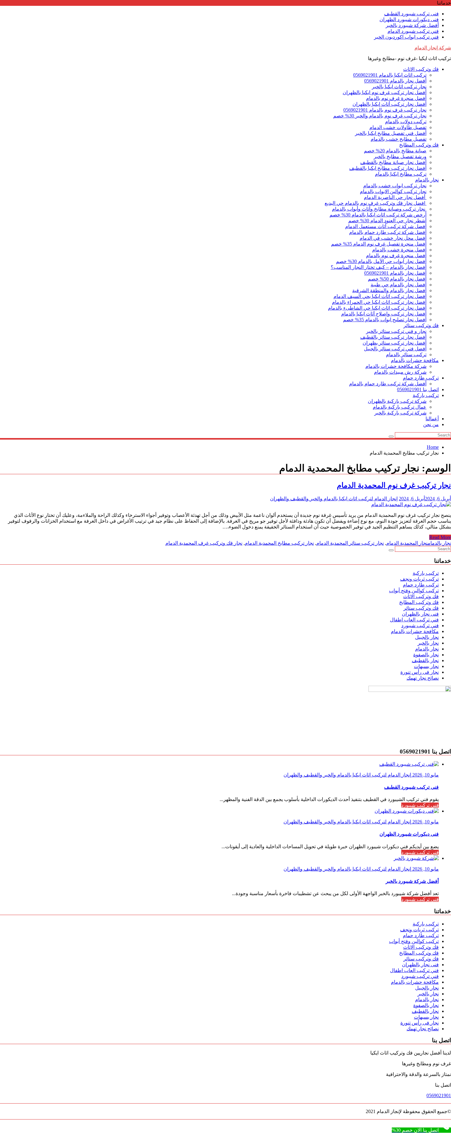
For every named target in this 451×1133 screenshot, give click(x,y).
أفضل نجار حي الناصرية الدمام (395, 197)
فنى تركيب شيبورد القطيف (411, 13)
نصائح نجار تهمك (423, 678)
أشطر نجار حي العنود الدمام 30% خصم (387, 220)
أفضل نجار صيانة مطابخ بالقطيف (393, 162)
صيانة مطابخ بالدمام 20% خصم (395, 150)
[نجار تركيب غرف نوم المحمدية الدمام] (411, 504)
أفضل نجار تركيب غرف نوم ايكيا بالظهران (384, 92)
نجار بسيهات (426, 666)
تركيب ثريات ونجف (419, 579)
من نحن (431, 424)
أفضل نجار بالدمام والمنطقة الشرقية (389, 290)
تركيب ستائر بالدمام (406, 354)
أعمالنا (432, 418)
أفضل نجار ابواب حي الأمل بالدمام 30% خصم (381, 261)
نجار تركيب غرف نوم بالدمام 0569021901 (384, 110)
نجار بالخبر (428, 643)
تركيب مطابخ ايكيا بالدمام (400, 174)
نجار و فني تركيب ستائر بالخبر (396, 331)
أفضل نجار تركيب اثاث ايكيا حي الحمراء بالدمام (379, 302)
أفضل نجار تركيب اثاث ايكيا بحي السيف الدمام (379, 296)
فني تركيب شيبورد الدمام (413, 31)
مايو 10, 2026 (425, 774)
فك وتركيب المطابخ (419, 144)
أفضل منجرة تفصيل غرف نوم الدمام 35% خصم (378, 243)
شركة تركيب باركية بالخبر (400, 412)
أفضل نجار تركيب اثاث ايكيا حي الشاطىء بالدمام (377, 308)
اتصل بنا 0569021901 (418, 389)
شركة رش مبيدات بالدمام (400, 372)
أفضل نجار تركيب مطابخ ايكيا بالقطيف (387, 168)
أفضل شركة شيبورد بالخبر (412, 25)
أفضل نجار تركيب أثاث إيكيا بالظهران (389, 104)
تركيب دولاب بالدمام (405, 121)
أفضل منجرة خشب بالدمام (399, 249)
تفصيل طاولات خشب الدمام (397, 127)
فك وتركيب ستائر (421, 325)
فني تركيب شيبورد (420, 625)
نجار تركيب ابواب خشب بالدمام (394, 185)
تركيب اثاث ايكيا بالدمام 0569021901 (389, 75)
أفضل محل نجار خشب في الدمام (393, 238)
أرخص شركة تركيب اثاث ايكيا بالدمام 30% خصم (378, 214)
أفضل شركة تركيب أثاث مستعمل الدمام (385, 226)
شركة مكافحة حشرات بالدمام (395, 366)
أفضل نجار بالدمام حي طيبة (398, 284)
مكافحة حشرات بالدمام (415, 360)
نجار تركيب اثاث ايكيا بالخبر (399, 86)
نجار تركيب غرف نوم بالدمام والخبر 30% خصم (379, 115)
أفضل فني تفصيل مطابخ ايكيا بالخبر (390, 133)
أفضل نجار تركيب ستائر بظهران (394, 342)
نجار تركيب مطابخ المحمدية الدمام (279, 543)
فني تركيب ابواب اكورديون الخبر (406, 37)
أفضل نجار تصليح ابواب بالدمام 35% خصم (384, 319)
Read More (440, 537)
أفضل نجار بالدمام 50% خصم (397, 278)
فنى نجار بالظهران (420, 613)
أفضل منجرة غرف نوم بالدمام (396, 98)
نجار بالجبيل (427, 637)
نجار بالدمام (427, 179)
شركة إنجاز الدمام (432, 47)
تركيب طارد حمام (421, 377)
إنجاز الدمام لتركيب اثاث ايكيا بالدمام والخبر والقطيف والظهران (334, 498)
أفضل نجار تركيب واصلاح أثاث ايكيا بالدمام (383, 313)
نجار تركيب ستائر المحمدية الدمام (350, 543)
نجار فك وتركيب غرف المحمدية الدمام (203, 543)
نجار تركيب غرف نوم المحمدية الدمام (394, 485)
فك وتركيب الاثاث (421, 69)
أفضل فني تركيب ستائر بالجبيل (395, 348)
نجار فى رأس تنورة (419, 672)
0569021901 (438, 1095)
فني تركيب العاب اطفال (414, 619)
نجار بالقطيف (425, 660)
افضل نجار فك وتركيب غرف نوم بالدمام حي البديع (375, 203)
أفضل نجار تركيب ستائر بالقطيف (393, 337)
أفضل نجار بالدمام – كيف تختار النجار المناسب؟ (378, 267)
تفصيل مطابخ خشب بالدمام (398, 139)
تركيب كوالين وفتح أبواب (414, 590)
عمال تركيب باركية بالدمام (399, 407)
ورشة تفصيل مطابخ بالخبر (400, 156)
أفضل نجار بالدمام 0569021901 (395, 80)
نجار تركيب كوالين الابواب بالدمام (393, 191)
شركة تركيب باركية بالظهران (397, 401)
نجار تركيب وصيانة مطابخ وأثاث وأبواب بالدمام (379, 209)
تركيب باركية (426, 395)
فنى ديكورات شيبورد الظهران (409, 19)
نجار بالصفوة (426, 654)
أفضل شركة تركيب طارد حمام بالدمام (387, 232)
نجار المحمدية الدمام (407, 543)
